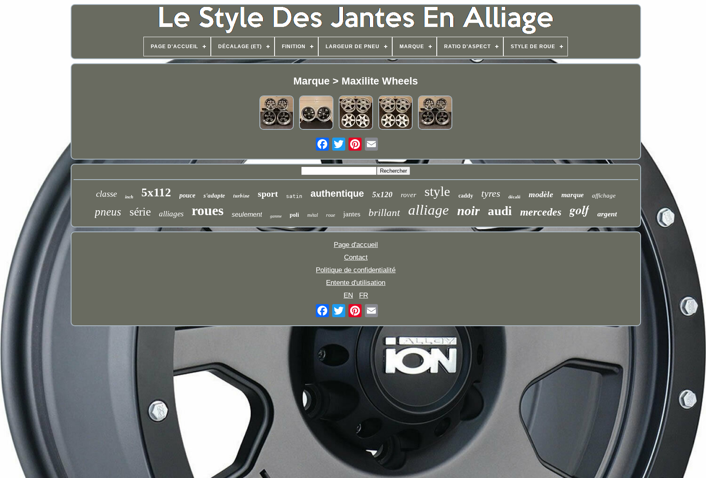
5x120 (382, 194)
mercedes (540, 212)
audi (500, 211)
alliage (428, 210)
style (437, 191)
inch (129, 196)
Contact (356, 257)
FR (363, 295)
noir (468, 210)
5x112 (156, 192)
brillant (384, 212)
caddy (465, 196)
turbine (241, 195)
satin (294, 196)
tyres (490, 193)
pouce (187, 195)
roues (207, 210)
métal (312, 215)
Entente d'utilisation (355, 283)
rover (408, 195)
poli (294, 215)
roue (330, 215)
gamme (276, 216)
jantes (351, 214)
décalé (514, 196)
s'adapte (214, 195)
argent (607, 214)
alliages (171, 213)
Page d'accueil (356, 245)
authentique (337, 193)
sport (268, 194)
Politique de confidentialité (355, 270)
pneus (108, 212)
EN (348, 295)
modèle (541, 194)
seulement (247, 214)
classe (106, 194)
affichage (604, 195)
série (140, 211)
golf (579, 209)
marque (572, 195)
